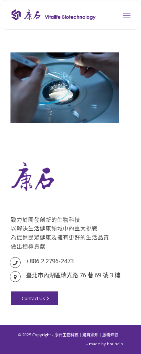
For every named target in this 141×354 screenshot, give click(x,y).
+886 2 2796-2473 (50, 261)
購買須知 (90, 334)
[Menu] (127, 15)
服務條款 (110, 334)
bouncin (115, 343)
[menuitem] (127, 15)
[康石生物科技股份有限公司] (58, 14)
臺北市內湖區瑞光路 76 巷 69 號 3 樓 (73, 275)
